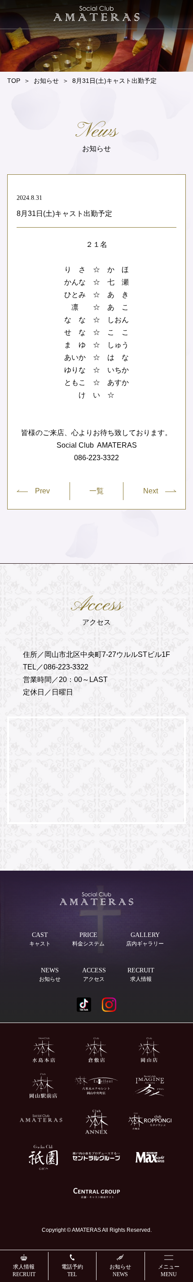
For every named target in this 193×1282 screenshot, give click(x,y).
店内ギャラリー (145, 939)
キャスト (40, 939)
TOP (13, 80)
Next (150, 491)
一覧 (96, 491)
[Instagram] (109, 1004)
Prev (42, 491)
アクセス (94, 974)
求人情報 (24, 1271)
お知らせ (120, 1271)
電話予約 (72, 1271)
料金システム (88, 939)
